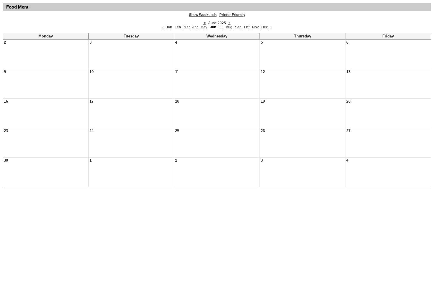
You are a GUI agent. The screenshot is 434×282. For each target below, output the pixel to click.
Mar (187, 27)
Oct (246, 27)
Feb (178, 27)
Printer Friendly (232, 15)
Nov (255, 27)
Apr (195, 27)
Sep (238, 27)
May (203, 27)
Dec (264, 27)
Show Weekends (203, 15)
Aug (229, 27)
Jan (169, 27)
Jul (221, 27)
